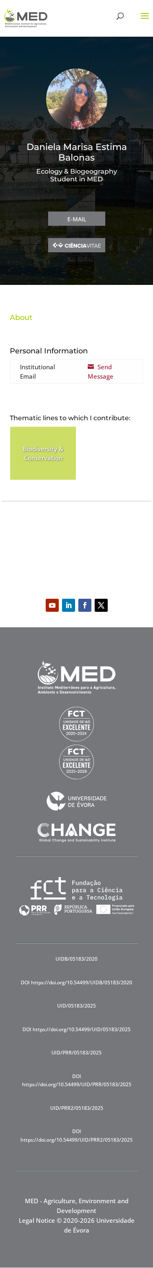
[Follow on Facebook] (84, 605)
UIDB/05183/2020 (76, 958)
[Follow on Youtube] (52, 605)
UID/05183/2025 (76, 1005)
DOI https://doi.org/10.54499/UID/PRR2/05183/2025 (76, 1135)
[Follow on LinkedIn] (68, 605)
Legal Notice (37, 1220)
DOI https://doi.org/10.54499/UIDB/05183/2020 (76, 982)
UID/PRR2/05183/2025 (76, 1108)
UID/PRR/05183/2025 (76, 1052)
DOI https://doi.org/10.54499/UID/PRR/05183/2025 (76, 1080)
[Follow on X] (101, 605)
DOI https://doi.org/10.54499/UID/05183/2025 (76, 1029)
